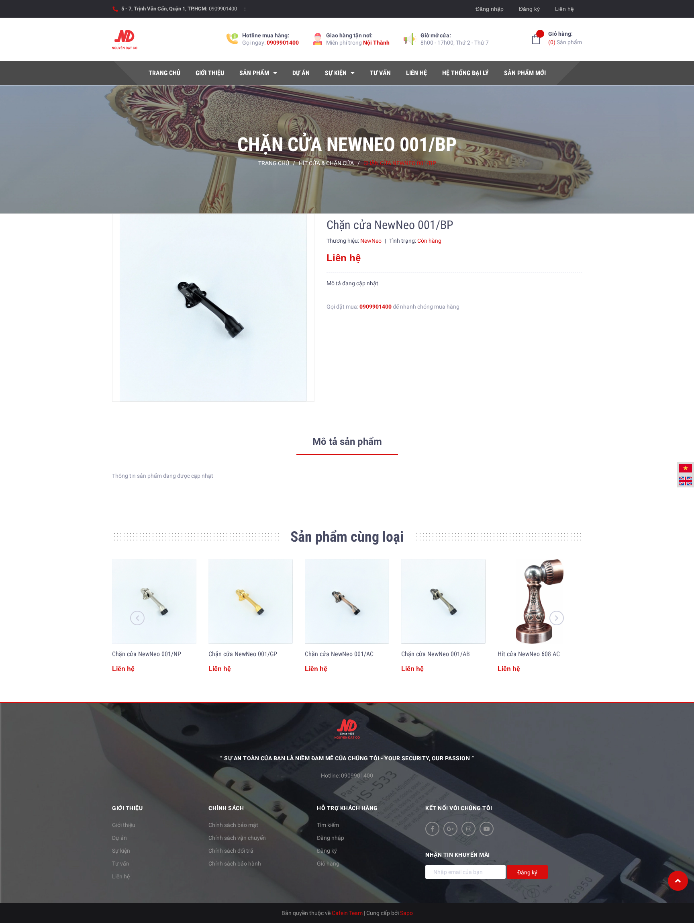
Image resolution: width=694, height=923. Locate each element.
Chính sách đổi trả (230, 850)
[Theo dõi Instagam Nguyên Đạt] (468, 829)
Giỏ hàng (328, 863)
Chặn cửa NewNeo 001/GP (242, 654)
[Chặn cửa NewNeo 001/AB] (443, 601)
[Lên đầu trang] (678, 881)
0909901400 (223, 9)
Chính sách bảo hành (234, 863)
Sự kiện (121, 850)
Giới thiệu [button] (127, 808)
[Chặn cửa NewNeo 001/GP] (250, 601)
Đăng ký (529, 9)
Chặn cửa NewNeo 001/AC (339, 654)
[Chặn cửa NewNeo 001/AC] (347, 601)
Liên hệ (564, 9)
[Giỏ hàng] (536, 39)
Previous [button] (137, 618)
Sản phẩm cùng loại (347, 536)
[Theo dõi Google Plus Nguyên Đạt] (450, 829)
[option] (213, 308)
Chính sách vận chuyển (237, 838)
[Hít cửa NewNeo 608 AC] (540, 601)
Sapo (406, 913)
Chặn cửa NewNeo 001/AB (435, 654)
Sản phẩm (565, 38)
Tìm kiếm (328, 825)
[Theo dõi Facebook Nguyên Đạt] (432, 829)
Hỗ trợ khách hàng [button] (347, 808)
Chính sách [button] (226, 808)
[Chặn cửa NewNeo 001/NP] (154, 601)
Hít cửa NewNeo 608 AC (529, 654)
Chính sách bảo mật (233, 825)
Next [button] (556, 618)
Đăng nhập (490, 9)
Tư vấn (120, 863)
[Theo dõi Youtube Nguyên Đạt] (487, 829)
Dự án (119, 838)
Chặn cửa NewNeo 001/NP (146, 654)
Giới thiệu (123, 825)
